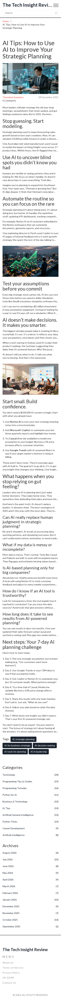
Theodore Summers (13, 97)
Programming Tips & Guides (30, 781)
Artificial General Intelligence (30, 814)
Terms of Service (13, 968)
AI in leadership (38, 751)
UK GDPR (8, 978)
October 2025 (30, 919)
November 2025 (30, 913)
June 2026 (30, 866)
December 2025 (30, 906)
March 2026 (30, 886)
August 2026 (30, 852)
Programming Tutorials (30, 788)
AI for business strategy (17, 745)
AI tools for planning (15, 751)
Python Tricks (30, 821)
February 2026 (30, 892)
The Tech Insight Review (28, 5)
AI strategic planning (23, 739)
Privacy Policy (11, 973)
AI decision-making (45, 745)
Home (6, 21)
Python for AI (30, 794)
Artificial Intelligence (30, 835)
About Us (8, 962)
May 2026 (30, 872)
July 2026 (30, 859)
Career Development (30, 828)
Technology (30, 774)
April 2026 (30, 879)
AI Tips (30, 808)
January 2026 (30, 899)
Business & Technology (30, 801)
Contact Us (9, 983)
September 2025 (30, 926)
